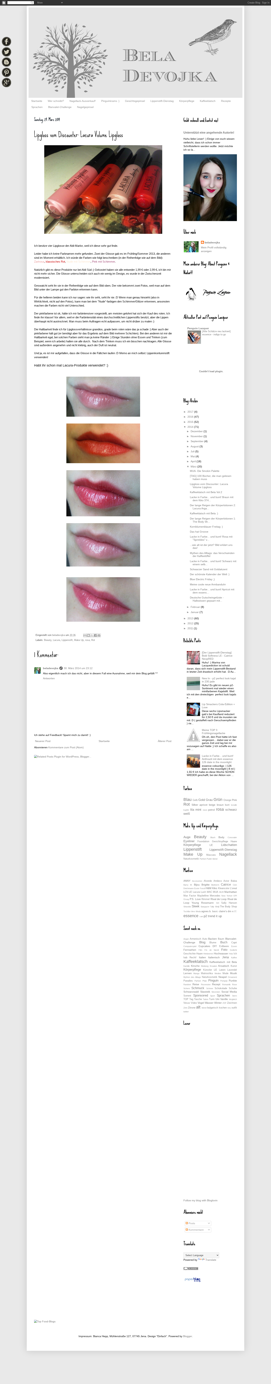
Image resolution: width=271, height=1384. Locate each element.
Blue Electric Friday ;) (202, 579)
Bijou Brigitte (202, 884)
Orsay (186, 899)
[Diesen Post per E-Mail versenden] (85, 635)
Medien (218, 973)
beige (212, 804)
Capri (234, 942)
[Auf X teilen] (92, 635)
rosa (87, 640)
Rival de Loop (219, 899)
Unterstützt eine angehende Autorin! (208, 132)
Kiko (214, 888)
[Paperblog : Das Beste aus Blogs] (192, 1281)
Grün (217, 799)
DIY (215, 946)
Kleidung (205, 966)
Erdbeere (224, 946)
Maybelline (203, 895)
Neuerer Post (43, 741)
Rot (93, 640)
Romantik (226, 984)
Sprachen (37, 107)
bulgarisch (212, 1007)
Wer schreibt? (56, 100)
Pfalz (204, 981)
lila (192, 809)
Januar (195, 612)
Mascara (211, 855)
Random (187, 984)
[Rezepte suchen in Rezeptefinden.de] (44, 1321)
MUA (215, 892)
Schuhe (233, 988)
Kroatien (213, 966)
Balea (234, 881)
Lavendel (232, 970)
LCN (185, 892)
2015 (190, 421)
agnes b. (206, 911)
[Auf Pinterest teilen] (99, 635)
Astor (226, 881)
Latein (222, 970)
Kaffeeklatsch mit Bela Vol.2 (206, 492)
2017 (190, 411)
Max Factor (189, 895)
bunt (227, 805)
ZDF (225, 1003)
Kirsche (195, 965)
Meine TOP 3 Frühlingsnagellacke (213, 732)
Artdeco (217, 881)
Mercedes (215, 895)
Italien (202, 957)
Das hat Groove (199, 531)
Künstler (207, 970)
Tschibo (186, 911)
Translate (210, 1259)
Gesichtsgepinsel (135, 100)
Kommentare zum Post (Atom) (66, 747)
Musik (233, 973)
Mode (225, 973)
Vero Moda (196, 911)
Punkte (233, 980)
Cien (235, 885)
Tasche (198, 999)
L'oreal (233, 888)
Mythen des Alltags (192, 977)
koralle (234, 805)
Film (200, 950)
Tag (191, 999)
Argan (186, 939)
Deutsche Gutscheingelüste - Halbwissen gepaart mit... (207, 599)
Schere (186, 988)
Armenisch (195, 939)
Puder (209, 859)
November (197, 436)
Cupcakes (204, 946)
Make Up (79, 640)
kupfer (186, 810)
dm (229, 911)
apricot (203, 804)
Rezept (216, 984)
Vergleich (233, 999)
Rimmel (205, 899)
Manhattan (230, 891)
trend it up (215, 916)
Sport (212, 996)
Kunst (234, 966)
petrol (211, 809)
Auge (186, 837)
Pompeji (223, 981)
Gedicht (233, 950)
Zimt (185, 1008)
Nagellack (228, 854)
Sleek (195, 906)
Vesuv (186, 1003)
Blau (187, 799)
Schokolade (221, 988)
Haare (234, 841)
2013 (190, 618)
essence (190, 915)
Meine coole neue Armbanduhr (208, 584)
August (195, 446)
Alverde (208, 881)
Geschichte (189, 953)
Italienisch (214, 957)
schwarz (231, 809)
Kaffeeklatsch (208, 100)
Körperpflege (186, 100)
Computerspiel (189, 946)
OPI (235, 896)
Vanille (224, 999)
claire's (223, 911)
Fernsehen (189, 949)
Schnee (209, 988)
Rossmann (207, 902)
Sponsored (200, 995)
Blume (212, 942)
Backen (212, 938)
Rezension (206, 984)
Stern (234, 996)
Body (221, 837)
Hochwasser (221, 953)
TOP (185, 999)
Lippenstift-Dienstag (162, 100)
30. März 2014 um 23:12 (78, 668)
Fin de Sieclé (211, 950)
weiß (186, 813)
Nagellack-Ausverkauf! (83, 100)
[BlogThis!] (88, 635)
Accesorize (197, 881)
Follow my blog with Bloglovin (200, 1200)
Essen (234, 946)
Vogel (201, 1002)
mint (198, 809)
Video (194, 1003)
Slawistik (205, 991)
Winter (218, 1002)
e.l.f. (234, 911)
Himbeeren (208, 954)
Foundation (203, 841)
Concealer (232, 837)
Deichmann (188, 888)
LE (211, 845)
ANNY (186, 880)
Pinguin (213, 980)
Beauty (47, 640)
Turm (212, 999)
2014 (190, 426)
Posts (191, 1223)
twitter (186, 1012)
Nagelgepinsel (85, 107)
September (197, 441)
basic (215, 911)
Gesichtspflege (220, 841)
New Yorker (226, 896)
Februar (196, 606)
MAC (209, 892)
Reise (195, 984)
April (194, 461)
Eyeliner (189, 841)
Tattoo (205, 999)
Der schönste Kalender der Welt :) (210, 574)
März (194, 466)
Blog (202, 942)
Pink (234, 799)
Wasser (209, 1002)
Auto (204, 939)
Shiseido (187, 907)
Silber (195, 804)
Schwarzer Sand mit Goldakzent (208, 569)
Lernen (187, 973)
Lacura (56, 640)
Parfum (203, 859)
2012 (190, 623)
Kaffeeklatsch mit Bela (223, 961)
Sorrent (187, 995)
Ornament (232, 977)
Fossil (202, 888)
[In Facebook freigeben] (95, 635)
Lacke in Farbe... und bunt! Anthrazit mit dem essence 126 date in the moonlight (217, 759)
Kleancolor (223, 888)
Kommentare (196, 1229)
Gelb (195, 800)
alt (198, 1007)
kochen (223, 1007)
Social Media (229, 991)
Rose (234, 984)
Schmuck (197, 988)
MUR (221, 892)
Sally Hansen (229, 903)
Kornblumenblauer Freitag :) (206, 526)
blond (215, 859)
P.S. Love (195, 899)
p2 (205, 916)
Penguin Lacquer (198, 328)
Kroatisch (223, 965)
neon (205, 810)
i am (201, 916)
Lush (203, 892)
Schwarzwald (191, 991)
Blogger (187, 1336)
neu (229, 1008)
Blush (212, 837)
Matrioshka (207, 973)
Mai (193, 456)
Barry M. (187, 885)
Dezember (197, 431)
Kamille (186, 966)
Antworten (49, 678)
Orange (227, 800)
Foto (224, 949)
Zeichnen (232, 1003)
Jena (225, 957)
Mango (196, 973)
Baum (221, 939)
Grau (209, 800)
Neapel (222, 976)
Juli (193, 451)
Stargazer (205, 907)
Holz (231, 954)
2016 (190, 416)
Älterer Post (164, 741)
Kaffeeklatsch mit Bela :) (204, 513)
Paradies (188, 981)
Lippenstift (67, 640)
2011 (190, 628)
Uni (217, 999)
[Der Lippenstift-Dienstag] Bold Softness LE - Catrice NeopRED (217, 655)
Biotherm (215, 885)
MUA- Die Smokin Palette (204, 470)
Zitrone (191, 1007)
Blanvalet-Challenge (60, 107)
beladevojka (50, 668)
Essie (196, 888)
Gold (201, 800)
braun (220, 804)
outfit (234, 1007)
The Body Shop (228, 906)
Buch (223, 942)
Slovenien (215, 992)
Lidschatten (229, 845)
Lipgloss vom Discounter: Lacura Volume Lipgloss (209, 486)
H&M (208, 888)
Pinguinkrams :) (110, 100)
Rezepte (226, 100)
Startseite (36, 100)
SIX (217, 903)
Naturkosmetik (191, 859)
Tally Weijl (214, 907)
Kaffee (234, 957)
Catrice (226, 884)
